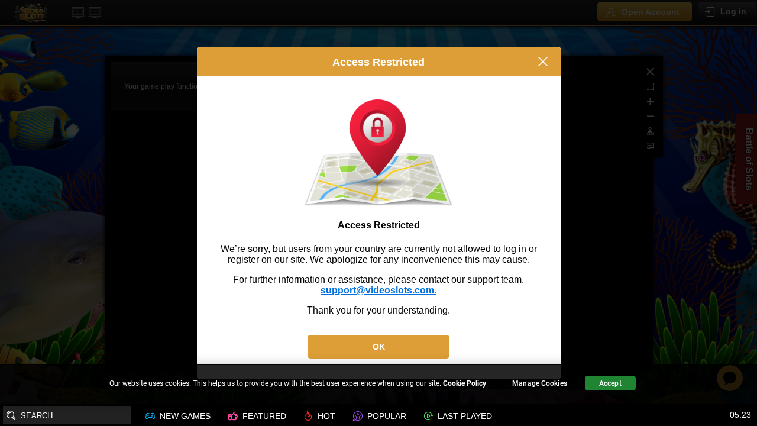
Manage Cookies (539, 383)
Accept (610, 383)
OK (379, 346)
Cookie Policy (464, 383)
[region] (378, 385)
